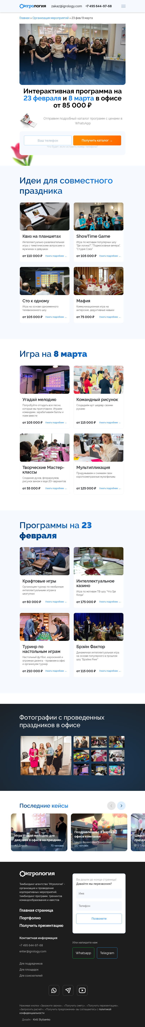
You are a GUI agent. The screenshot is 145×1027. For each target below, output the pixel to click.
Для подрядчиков (30, 963)
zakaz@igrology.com (66, 6)
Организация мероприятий (51, 18)
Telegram (107, 953)
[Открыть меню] (123, 6)
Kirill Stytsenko (41, 1019)
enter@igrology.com (32, 951)
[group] (39, 832)
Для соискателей (30, 975)
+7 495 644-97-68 (99, 6)
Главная (24, 18)
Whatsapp (83, 953)
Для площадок (29, 969)
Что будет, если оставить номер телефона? (72, 146)
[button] (111, 805)
